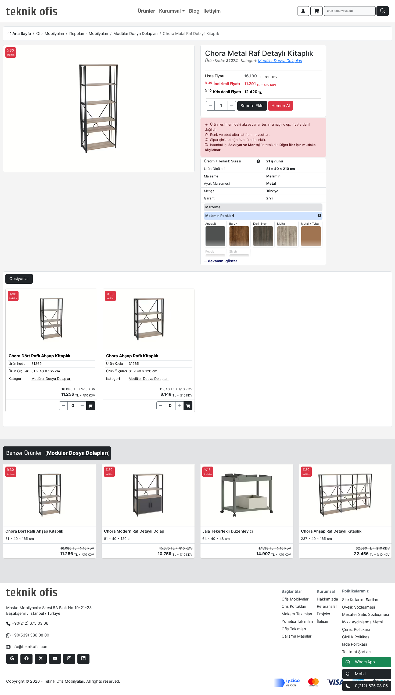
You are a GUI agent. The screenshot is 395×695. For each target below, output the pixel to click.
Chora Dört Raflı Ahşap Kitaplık (34, 531)
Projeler (323, 614)
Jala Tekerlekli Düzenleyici (227, 531)
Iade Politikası (354, 644)
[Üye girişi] (303, 11)
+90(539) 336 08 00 (30, 635)
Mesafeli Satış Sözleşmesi (365, 614)
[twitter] (41, 659)
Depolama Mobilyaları (88, 33)
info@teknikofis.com (30, 646)
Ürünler (146, 11)
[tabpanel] (197, 357)
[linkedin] (83, 659)
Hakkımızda (327, 599)
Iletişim (212, 11)
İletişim (323, 621)
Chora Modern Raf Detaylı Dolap (134, 531)
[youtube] (55, 659)
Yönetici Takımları (297, 621)
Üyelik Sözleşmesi (358, 607)
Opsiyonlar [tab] (19, 278)
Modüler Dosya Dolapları (135, 33)
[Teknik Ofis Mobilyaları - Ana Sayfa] (31, 11)
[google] (12, 659)
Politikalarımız (355, 591)
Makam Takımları (297, 614)
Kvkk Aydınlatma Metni (362, 622)
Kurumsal (170, 11)
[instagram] (69, 659)
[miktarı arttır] (232, 106)
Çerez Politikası (356, 629)
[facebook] (26, 659)
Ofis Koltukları (294, 606)
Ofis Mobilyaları (50, 33)
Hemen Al (280, 105)
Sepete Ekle (252, 105)
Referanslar (327, 606)
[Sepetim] (316, 11)
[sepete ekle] (90, 405)
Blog (194, 11)
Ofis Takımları (294, 629)
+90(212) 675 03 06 (30, 623)
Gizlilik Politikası (356, 637)
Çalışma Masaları (297, 636)
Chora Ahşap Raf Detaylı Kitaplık (331, 531)
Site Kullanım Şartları (360, 599)
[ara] (382, 11)
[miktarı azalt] (210, 106)
